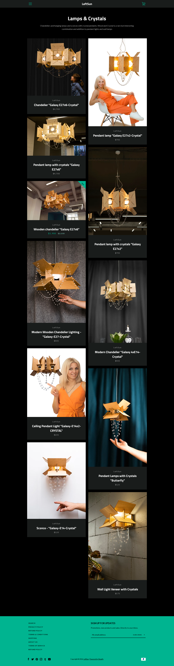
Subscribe (137, 635)
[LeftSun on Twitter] (32, 659)
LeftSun (87, 4)
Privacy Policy (35, 627)
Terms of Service (36, 646)
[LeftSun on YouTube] (49, 659)
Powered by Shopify (97, 659)
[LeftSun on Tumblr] (45, 659)
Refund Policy (35, 631)
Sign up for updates (103, 623)
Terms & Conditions (38, 634)
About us (32, 642)
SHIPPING (32, 638)
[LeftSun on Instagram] (41, 659)
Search (31, 623)
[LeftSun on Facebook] (28, 659)
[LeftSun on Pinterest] (37, 659)
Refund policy (35, 649)
